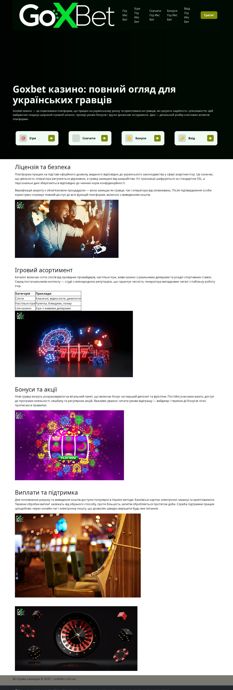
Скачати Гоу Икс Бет (155, 15)
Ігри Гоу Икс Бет (137, 15)
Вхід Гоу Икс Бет (187, 15)
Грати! (209, 15)
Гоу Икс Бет (125, 15)
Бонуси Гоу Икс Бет (172, 15)
